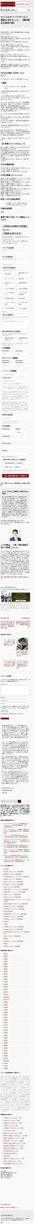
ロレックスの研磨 (23, 1077)
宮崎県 (6, 1015)
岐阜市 (6, 943)
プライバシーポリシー (6, 1219)
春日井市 (6, 921)
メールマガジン (8, 1130)
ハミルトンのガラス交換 (18, 1108)
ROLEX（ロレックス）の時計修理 (13, 871)
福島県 (6, 971)
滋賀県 (6, 1043)
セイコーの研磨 (5, 1103)
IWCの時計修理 (8, 911)
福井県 (6, 966)
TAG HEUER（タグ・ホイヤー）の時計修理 (16, 876)
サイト (2, 703)
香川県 (6, 994)
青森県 (6, 959)
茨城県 (6, 987)
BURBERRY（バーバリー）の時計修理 (15, 914)
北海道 (6, 982)
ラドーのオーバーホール (18, 1097)
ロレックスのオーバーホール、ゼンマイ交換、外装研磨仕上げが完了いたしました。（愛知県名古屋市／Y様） (8, 624)
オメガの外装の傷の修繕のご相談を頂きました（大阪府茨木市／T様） (22, 653)
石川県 (6, 989)
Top (2, 1222)
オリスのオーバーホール (15, 1084)
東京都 (6, 1055)
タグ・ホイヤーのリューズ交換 (12, 1106)
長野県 (6, 1017)
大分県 (6, 1027)
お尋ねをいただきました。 (11, 1118)
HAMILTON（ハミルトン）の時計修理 (14, 892)
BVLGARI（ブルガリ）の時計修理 (13, 884)
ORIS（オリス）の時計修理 (12, 483)
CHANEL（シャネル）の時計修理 (13, 941)
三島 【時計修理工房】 (17, 32)
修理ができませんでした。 (11, 1133)
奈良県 (6, 1022)
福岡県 (6, 969)
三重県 (6, 1010)
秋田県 (6, 956)
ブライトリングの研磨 (19, 1087)
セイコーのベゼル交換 (17, 1103)
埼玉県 (6, 1040)
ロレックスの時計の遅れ (10, 1081)
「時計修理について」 (19, 522)
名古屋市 (23, 483)
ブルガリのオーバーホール (10, 1094)
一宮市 (6, 924)
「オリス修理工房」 (22, 500)
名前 (3, 697)
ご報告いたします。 (9, 1125)
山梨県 (6, 1068)
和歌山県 (6, 1060)
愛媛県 (6, 964)
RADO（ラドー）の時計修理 (12, 894)
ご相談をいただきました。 (11, 1128)
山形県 (6, 1063)
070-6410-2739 (9, 4)
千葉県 (6, 961)
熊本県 (6, 1004)
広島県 (6, 979)
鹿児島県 (6, 997)
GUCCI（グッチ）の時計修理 (12, 897)
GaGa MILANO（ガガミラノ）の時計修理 (15, 904)
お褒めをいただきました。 (11, 1123)
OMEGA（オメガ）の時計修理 (12, 874)
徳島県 (6, 1053)
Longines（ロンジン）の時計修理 (13, 929)
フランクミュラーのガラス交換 (18, 1091)
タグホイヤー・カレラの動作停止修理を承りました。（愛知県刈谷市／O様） (23, 623)
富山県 (6, 1058)
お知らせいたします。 (10, 1120)
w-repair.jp (7, 1177)
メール (3, 700)
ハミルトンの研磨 (16, 1109)
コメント (4, 684)
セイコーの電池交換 (24, 1101)
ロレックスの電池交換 (10, 1077)
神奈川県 (6, 999)
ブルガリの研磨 (7, 1096)
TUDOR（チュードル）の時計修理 (14, 926)
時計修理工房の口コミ (10, 1151)
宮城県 (6, 1012)
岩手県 (6, 992)
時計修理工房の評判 (9, 1153)
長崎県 (6, 1020)
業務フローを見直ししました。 (13, 1158)
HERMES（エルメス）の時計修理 (13, 906)
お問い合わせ (25, 4)
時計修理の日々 (9, 10)
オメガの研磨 (19, 1082)
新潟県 (6, 1025)
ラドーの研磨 (12, 1099)
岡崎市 (6, 938)
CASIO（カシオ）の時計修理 (12, 946)
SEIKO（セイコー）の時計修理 (13, 879)
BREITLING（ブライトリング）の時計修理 (16, 889)
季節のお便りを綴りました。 (12, 1148)
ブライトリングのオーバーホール (15, 1086)
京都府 (6, 1007)
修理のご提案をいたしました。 (13, 1138)
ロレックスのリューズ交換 (8, 1079)
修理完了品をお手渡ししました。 (13, 1143)
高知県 (6, 1002)
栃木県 (6, 1050)
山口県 (6, 1066)
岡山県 (6, 1030)
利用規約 (14, 1219)
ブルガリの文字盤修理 (19, 1096)
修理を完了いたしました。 (11, 1140)
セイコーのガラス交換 (10, 1101)
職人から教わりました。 (11, 1161)
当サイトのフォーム (9, 508)
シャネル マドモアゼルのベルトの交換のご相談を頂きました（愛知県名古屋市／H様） (22, 664)
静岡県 (6, 1048)
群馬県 (6, 976)
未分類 (6, 1156)
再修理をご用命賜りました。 (12, 1146)
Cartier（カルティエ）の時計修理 (13, 882)
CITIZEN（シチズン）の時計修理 (13, 919)
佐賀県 (6, 1038)
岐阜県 (6, 974)
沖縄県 (6, 1032)
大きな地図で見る (6, 1204)
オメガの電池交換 (9, 1082)
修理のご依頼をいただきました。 (13, 1135)
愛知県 (6, 954)
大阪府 (6, 1035)
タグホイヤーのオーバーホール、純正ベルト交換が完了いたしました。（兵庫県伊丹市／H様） (17, 841)
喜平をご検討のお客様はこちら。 (10, 1207)
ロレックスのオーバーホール (9, 1076)
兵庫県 (6, 984)
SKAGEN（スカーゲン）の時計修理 (14, 909)
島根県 (6, 1045)
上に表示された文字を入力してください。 (13, 713)
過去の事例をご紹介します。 (12, 1163)
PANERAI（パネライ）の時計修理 (13, 916)
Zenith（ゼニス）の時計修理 (12, 936)
